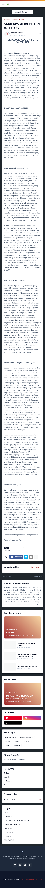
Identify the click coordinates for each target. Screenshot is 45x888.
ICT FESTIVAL (9, 832)
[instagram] (32, 718)
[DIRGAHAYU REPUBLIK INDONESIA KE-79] (10, 656)
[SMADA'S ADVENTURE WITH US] (10, 645)
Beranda (7, 19)
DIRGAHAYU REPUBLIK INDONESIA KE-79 (27, 655)
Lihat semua (35, 567)
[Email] (31, 557)
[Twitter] (26, 557)
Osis (17, 741)
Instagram (8, 781)
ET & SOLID (8, 828)
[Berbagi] (39, 34)
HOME (6, 813)
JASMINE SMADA (27, 876)
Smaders (25, 548)
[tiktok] (13, 723)
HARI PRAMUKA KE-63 (27, 666)
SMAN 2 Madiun (10, 551)
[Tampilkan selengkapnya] (36, 557)
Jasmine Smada (10, 785)
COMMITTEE (9, 836)
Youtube (7, 777)
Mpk (8, 741)
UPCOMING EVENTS (12, 825)
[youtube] (13, 718)
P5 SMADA (8, 817)
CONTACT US (9, 840)
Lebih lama (37, 576)
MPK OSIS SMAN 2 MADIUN (32, 880)
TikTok (6, 773)
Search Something (23, 12)
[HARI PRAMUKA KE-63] (10, 667)
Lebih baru (7, 576)
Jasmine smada (18, 19)
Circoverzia (10, 737)
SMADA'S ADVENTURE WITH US (27, 644)
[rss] (25, 865)
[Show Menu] (3, 4)
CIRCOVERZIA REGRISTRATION (16, 821)
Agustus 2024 (22, 799)
